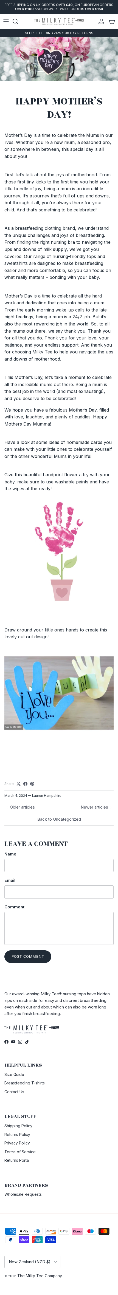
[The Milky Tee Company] (59, 21)
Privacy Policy (17, 1143)
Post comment (28, 956)
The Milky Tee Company (39, 1275)
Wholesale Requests (23, 1194)
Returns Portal (17, 1160)
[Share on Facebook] (25, 784)
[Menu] (6, 21)
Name (10, 854)
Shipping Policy (18, 1125)
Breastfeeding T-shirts (24, 1083)
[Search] (18, 21)
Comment (14, 906)
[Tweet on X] (18, 784)
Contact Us (14, 1091)
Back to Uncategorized (59, 819)
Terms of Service (20, 1151)
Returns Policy (17, 1134)
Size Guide (14, 1074)
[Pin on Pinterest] (32, 784)
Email (9, 880)
